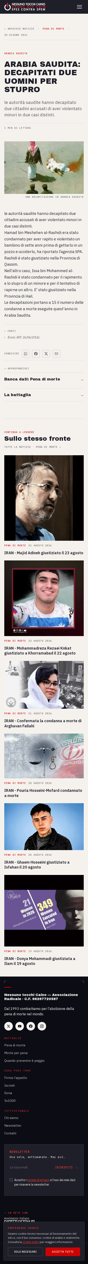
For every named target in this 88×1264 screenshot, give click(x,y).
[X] (8, 1026)
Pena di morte (14, 1045)
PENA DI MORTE (53, 28)
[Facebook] (30, 1026)
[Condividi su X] (46, 354)
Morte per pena (16, 1053)
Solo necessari (25, 1251)
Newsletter (12, 1125)
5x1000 (10, 1101)
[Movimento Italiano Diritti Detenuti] (19, 1221)
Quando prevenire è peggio (24, 1061)
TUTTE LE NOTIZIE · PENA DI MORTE (32, 447)
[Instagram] (42, 1026)
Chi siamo (11, 1118)
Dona (8, 1093)
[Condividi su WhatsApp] (25, 354)
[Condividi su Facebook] (36, 354)
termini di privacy (38, 1180)
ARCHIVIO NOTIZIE (19, 28)
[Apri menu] (79, 7)
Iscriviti (9, 1085)
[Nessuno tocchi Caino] (25, 7)
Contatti (10, 1133)
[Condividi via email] (56, 354)
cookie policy (30, 1242)
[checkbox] (11, 1179)
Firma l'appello (15, 1078)
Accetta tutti (62, 1251)
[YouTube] (19, 1026)
